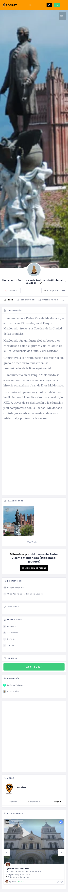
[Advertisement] (34, 457)
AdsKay (21, 787)
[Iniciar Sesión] (49, 5)
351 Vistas (18, 822)
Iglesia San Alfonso (17, 868)
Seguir (57, 801)
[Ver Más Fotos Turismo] (62, 16)
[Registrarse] (57, 5)
